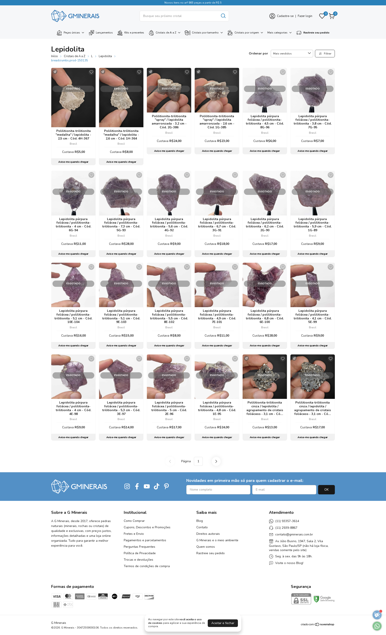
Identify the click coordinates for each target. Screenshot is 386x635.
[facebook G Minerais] (137, 486)
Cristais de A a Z (166, 32)
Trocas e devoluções (138, 560)
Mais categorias (277, 32)
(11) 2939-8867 (286, 528)
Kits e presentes (134, 32)
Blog (199, 521)
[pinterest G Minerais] (166, 486)
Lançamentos (104, 32)
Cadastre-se (285, 16)
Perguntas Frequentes (139, 547)
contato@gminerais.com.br (294, 534)
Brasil (73, 144)
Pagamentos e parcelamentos (145, 540)
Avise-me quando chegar (73, 162)
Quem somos (205, 547)
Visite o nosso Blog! (289, 563)
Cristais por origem (247, 32)
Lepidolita (105, 56)
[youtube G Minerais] (147, 486)
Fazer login (305, 16)
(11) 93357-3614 (287, 521)
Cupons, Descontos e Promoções (147, 527)
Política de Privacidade (140, 553)
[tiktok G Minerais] (157, 486)
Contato (202, 527)
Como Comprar (134, 521)
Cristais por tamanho (205, 32)
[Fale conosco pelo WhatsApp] (377, 626)
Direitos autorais (208, 534)
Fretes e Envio (134, 534)
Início (54, 56)
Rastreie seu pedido (316, 32)
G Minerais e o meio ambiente (217, 540)
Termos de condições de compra (147, 566)
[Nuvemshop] (318, 625)
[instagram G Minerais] (127, 486)
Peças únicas (72, 32)
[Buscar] (223, 16)
